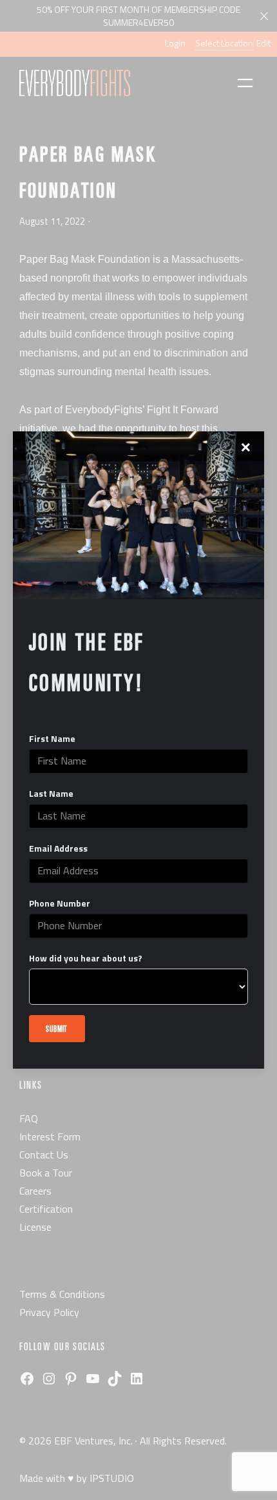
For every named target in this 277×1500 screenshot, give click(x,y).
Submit (57, 1028)
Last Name (51, 793)
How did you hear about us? (85, 958)
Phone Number (59, 903)
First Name (52, 739)
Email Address (58, 848)
